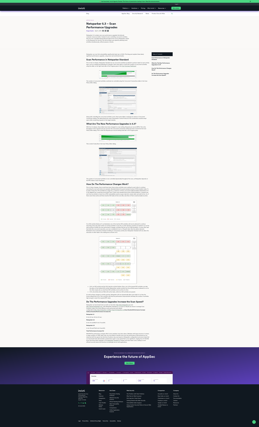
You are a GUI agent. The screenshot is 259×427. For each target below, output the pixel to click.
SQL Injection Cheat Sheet (134, 398)
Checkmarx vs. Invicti (163, 398)
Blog (87, 13)
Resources (176, 402)
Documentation (177, 398)
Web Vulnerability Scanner (114, 404)
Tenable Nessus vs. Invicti (163, 405)
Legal (79, 420)
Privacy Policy (85, 420)
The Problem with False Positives (135, 394)
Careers (175, 400)
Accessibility (113, 420)
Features (101, 396)
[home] (81, 8)
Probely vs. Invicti (162, 400)
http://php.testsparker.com (123, 305)
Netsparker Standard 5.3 (113, 340)
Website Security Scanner (114, 398)
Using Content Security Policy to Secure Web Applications (139, 405)
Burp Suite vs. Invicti (163, 396)
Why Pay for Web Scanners (134, 396)
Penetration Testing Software (115, 394)
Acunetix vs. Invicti (163, 394)
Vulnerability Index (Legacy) (134, 402)
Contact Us (176, 396)
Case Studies (102, 402)
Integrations (102, 398)
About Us (175, 394)
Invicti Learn (102, 409)
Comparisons (113, 407)
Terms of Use (105, 420)
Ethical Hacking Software (116, 401)
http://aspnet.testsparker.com (94, 306)
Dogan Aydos (90, 31)
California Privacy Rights (95, 420)
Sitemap (119, 420)
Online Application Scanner (115, 410)
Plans (100, 400)
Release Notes (101, 405)
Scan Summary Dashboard (129, 66)
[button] (177, 4)
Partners (175, 405)
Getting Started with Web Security (136, 400)
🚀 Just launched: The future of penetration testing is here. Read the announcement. (129, 1)
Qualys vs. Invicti (162, 402)
